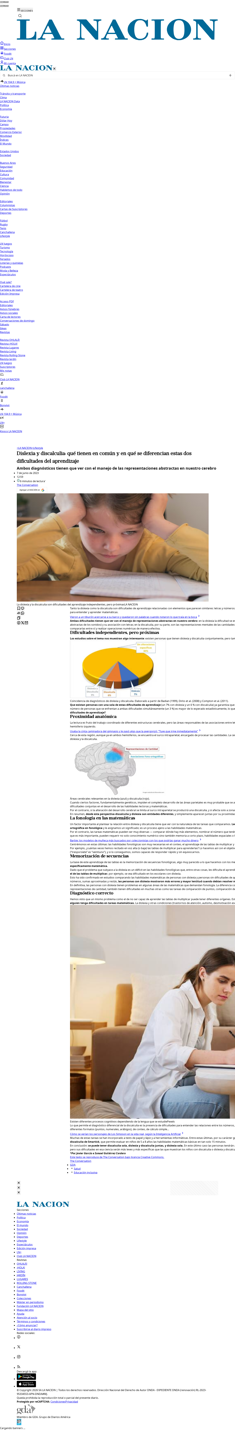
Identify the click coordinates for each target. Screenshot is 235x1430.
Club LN (8, 58)
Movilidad (6, 136)
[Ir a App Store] (26, 1386)
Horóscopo (7, 255)
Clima (3, 97)
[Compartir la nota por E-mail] (26, 623)
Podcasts (5, 267)
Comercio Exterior (11, 132)
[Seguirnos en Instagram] (19, 1357)
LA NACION (24, 448)
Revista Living (8, 351)
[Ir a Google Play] (26, 1379)
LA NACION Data (10, 101)
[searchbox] (116, 75)
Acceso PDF (7, 301)
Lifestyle (37, 448)
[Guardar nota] (19, 608)
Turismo (5, 247)
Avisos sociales (9, 313)
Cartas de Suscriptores (13, 209)
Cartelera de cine (10, 286)
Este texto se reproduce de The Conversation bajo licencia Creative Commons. (117, 1157)
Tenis (3, 228)
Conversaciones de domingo (17, 320)
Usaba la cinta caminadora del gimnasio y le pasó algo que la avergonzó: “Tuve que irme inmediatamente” (134, 731)
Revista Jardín (8, 359)
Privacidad (71, 1401)
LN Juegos (6, 243)
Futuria (4, 116)
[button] (117, 249)
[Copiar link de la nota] (19, 618)
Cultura (4, 174)
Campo (4, 124)
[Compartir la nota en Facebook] (19, 623)
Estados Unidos (9, 151)
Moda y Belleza (9, 270)
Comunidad (7, 178)
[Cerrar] (54, 69)
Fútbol (4, 220)
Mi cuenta (10, 63)
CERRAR (4, 2)
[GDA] (26, 1413)
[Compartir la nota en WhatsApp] (22, 613)
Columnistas (7, 205)
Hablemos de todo (11, 190)
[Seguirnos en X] (19, 1348)
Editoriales (6, 201)
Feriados (5, 259)
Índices (4, 140)
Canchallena (7, 232)
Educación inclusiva (85, 1172)
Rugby (4, 224)
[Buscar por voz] (230, 75)
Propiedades (7, 128)
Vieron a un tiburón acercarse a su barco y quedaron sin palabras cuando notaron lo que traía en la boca (133, 617)
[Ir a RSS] (19, 1367)
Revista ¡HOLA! (8, 344)
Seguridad (6, 167)
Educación (6, 170)
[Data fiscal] (19, 1424)
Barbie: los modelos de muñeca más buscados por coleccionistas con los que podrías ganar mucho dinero (134, 840)
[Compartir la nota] (19, 613)
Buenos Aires (8, 163)
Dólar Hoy (6, 120)
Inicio (7, 44)
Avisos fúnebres (9, 309)
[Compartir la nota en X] (22, 623)
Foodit (8, 53)
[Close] (19, 1183)
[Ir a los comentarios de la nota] (22, 608)
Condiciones (58, 1401)
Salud (77, 1168)
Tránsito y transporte (13, 93)
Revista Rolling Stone (12, 355)
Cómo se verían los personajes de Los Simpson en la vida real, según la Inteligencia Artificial (125, 1134)
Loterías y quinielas (11, 263)
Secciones (10, 49)
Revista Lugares (9, 347)
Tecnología (6, 251)
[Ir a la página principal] (117, 39)
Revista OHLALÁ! (10, 340)
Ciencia (4, 186)
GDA (72, 1165)
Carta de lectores (10, 317)
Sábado (4, 324)
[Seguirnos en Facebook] (19, 1338)
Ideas (3, 328)
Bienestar (6, 182)
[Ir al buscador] (20, 16)
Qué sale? (6, 282)
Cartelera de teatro (11, 290)
